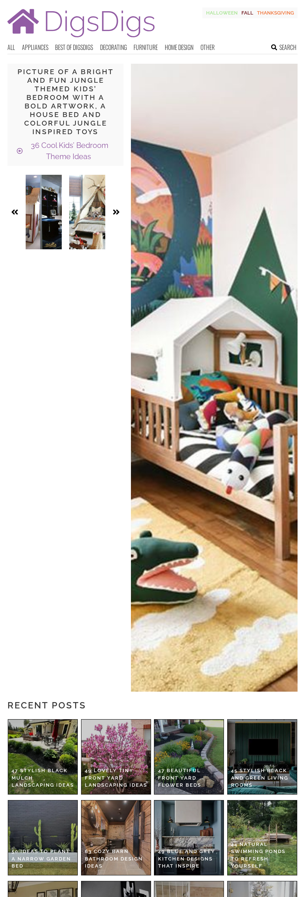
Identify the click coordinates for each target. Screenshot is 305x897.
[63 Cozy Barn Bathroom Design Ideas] (116, 837)
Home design (179, 47)
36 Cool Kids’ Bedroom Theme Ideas (68, 151)
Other (207, 47)
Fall (247, 13)
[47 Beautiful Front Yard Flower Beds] (189, 757)
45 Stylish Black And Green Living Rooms (259, 778)
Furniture (146, 47)
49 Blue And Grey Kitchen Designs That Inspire (186, 859)
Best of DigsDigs (74, 47)
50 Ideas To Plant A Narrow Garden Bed (41, 859)
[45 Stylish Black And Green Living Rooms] (262, 757)
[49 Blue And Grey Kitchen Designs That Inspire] (189, 837)
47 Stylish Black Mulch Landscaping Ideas (43, 778)
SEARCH (287, 47)
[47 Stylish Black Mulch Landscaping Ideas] (42, 757)
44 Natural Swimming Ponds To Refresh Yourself (258, 855)
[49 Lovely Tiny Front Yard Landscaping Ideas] (116, 757)
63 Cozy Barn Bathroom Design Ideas (114, 859)
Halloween (222, 13)
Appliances (35, 47)
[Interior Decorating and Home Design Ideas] (81, 38)
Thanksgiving (275, 13)
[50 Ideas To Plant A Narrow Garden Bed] (42, 837)
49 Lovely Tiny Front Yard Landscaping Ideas (116, 778)
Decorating (113, 47)
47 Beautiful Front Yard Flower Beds (179, 778)
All (11, 47)
